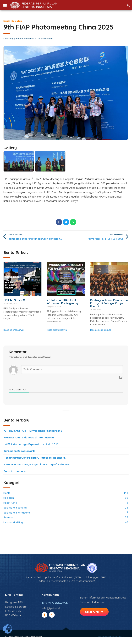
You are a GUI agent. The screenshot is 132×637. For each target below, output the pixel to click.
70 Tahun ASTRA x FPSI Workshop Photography (32, 430)
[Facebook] (44, 615)
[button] (5, 5)
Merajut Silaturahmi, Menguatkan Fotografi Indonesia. (37, 464)
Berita (6, 20)
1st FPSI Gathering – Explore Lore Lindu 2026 (30, 444)
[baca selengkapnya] (13, 330)
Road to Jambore (14, 471)
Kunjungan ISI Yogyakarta (19, 451)
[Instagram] (52, 615)
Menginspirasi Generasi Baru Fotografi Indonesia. (34, 457)
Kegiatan (17, 20)
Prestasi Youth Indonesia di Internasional (28, 437)
